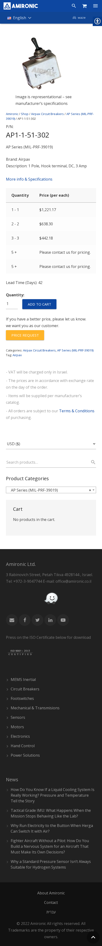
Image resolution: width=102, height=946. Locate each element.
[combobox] (51, 490)
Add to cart (39, 304)
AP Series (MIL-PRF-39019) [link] (75, 350)
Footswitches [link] (22, 698)
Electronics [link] (20, 736)
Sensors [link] (18, 717)
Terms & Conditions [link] (76, 410)
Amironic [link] (12, 114)
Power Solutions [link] (25, 755)
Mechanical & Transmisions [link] (35, 708)
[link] (21, 5)
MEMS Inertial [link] (23, 679)
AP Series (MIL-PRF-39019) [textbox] (49, 490)
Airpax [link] (17, 355)
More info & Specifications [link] (29, 179)
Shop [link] (24, 114)
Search (91, 462)
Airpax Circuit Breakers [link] (47, 114)
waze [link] (82, 17)
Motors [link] (17, 726)
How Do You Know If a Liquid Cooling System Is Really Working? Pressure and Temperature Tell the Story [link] (52, 795)
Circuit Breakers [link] (25, 689)
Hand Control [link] (23, 745)
